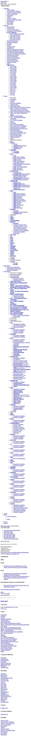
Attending (6, 8)
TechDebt (15, 210)
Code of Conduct (11, 18)
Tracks (5, 96)
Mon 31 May (13, 87)
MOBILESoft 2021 (5, 664)
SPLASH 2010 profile (9, 534)
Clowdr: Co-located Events (14, 12)
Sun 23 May (13, 76)
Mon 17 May (13, 68)
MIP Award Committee (19, 509)
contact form (4, 604)
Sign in (5, 522)
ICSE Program (10, 26)
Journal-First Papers (15, 106)
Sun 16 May (13, 66)
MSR (14, 192)
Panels (8, 63)
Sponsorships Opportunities (14, 268)
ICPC (14, 155)
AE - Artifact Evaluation (16, 120)
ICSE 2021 (3, 526)
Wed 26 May (13, 80)
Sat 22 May (13, 75)
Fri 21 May (13, 73)
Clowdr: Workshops (12, 14)
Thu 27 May (13, 82)
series (8, 526)
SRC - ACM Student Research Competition (12, 631)
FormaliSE (16, 151)
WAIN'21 (3, 700)
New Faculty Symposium (13, 58)
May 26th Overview (15, 36)
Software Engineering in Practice (15, 49)
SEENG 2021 (4, 689)
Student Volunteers (15, 130)
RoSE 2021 (4, 686)
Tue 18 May (13, 69)
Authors (9, 17)
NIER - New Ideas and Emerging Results (11, 629)
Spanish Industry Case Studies (17, 127)
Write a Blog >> (5, 1)
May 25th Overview (15, 35)
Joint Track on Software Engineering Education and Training (16, 54)
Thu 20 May (13, 72)
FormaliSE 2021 (5, 660)
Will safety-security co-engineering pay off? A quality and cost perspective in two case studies (15, 566)
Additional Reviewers (18, 280)
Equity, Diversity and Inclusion (21, 315)
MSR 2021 (3, 666)
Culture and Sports (11, 62)
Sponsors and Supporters (13, 267)
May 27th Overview (15, 38)
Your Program (10, 28)
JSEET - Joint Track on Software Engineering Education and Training (19, 109)
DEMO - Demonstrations (16, 116)
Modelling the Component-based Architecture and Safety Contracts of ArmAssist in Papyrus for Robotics (16, 578)
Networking (10, 24)
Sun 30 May (13, 86)
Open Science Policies (15, 134)
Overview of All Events (13, 29)
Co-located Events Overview (14, 31)
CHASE (15, 144)
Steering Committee (18, 332)
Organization (7, 271)
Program (6, 25)
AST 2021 (3, 657)
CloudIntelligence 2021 (6, 678)
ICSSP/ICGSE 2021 (6, 663)
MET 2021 (3, 683)
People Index (13, 320)
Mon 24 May (13, 77)
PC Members (16, 359)
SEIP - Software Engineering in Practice (20, 107)
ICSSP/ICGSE (17, 172)
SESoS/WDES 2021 (6, 696)
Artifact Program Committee (20, 508)
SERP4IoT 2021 (5, 695)
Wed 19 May (13, 70)
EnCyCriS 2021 (5, 680)
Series (8, 519)
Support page (3, 608)
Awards (9, 45)
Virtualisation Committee (19, 510)
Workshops (13, 123)
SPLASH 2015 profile (9, 536)
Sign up (6, 523)
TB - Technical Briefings (16, 131)
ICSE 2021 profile (5, 527)
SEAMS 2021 (4, 714)
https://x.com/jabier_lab (13, 554)
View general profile (5, 595)
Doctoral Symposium (12, 56)
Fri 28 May (13, 83)
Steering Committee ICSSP (20, 361)
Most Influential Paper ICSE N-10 (18, 128)
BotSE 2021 (4, 676)
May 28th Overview (15, 39)
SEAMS (15, 263)
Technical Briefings (12, 59)
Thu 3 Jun (12, 92)
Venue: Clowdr (11, 10)
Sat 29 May (13, 84)
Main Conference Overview (17, 34)
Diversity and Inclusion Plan (14, 19)
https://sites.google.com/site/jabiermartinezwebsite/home (15, 552)
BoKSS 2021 (4, 675)
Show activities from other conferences (10, 589)
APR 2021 (3, 673)
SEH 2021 (3, 690)
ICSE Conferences (11, 516)
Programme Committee (19, 336)
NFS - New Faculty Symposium (18, 125)
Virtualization (16, 316)
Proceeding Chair (17, 430)
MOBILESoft (16, 182)
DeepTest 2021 (4, 679)
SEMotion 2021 (5, 692)
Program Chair (17, 426)
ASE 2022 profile (8, 531)
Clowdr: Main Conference (13, 11)
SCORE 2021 (4, 708)
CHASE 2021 (4, 659)
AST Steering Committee (19, 325)
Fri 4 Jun (12, 93)
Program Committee (18, 278)
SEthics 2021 (4, 697)
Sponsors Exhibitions (12, 42)
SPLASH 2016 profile (9, 537)
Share (2, 592)
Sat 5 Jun (12, 94)
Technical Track (11, 46)
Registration (10, 15)
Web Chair (16, 433)
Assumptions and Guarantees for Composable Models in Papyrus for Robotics (15, 574)
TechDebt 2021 (4, 667)
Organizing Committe (15, 274)
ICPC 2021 (3, 662)
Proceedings (10, 22)
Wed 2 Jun (12, 90)
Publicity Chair (17, 431)
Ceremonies (13, 99)
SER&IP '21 (4, 693)
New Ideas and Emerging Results (15, 52)
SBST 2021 (4, 688)
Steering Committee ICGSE (20, 362)
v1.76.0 (15, 607)
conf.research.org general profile (12, 530)
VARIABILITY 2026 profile (11, 538)
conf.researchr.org (8, 607)
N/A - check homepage (19, 458)
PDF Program (10, 21)
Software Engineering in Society (15, 51)
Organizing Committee (19, 324)
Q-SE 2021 (3, 685)
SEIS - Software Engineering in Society (20, 111)
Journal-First (10, 48)
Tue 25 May (13, 79)
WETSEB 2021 (5, 702)
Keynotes (9, 43)
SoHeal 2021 (4, 699)
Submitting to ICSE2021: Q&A (18, 133)
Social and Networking (13, 60)
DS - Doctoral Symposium (17, 124)
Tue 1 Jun (12, 89)
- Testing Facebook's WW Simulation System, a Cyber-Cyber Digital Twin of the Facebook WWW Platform (20, 227)
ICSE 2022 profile (8, 533)
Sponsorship (7, 265)
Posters (12, 121)
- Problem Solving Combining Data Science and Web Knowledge (20, 232)
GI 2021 (3, 682)
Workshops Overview (12, 41)
